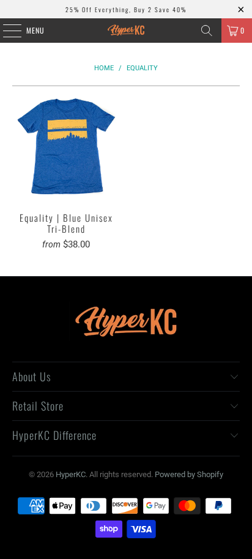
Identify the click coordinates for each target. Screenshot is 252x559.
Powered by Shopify (189, 474)
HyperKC (71, 474)
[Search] (206, 30)
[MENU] (5, 30)
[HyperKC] (126, 30)
